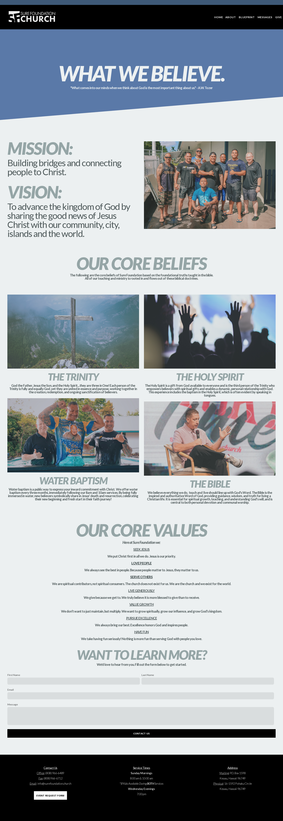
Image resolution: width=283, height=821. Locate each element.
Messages (265, 17)
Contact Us (141, 733)
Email (10, 689)
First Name (13, 674)
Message (12, 704)
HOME (218, 17)
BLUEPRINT (247, 17)
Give (278, 17)
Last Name (148, 674)
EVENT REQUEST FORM (50, 795)
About (230, 17)
